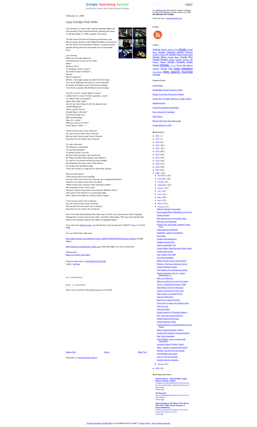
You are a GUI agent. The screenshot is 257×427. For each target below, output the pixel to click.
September (162, 185)
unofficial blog (161, 10)
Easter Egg (173, 50)
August (161, 188)
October (161, 182)
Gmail (182, 49)
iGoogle (156, 74)
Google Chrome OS (161, 55)
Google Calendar (167, 52)
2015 (157, 145)
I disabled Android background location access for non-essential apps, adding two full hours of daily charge (172, 385)
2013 (157, 151)
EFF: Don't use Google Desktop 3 (170, 316)
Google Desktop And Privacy (168, 319)
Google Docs (175, 54)
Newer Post (71, 352)
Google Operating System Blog (100, 423)
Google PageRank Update (167, 267)
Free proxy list (162, 306)
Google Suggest (176, 60)
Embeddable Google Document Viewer (167, 90)
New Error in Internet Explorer (168, 300)
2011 (157, 158)
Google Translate (177, 62)
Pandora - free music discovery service (172, 264)
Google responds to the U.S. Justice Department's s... (171, 274)
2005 (157, 368)
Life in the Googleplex (165, 258)
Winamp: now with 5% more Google (170, 351)
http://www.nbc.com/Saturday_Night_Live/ (83, 247)
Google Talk (188, 60)
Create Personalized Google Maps (166, 108)
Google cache (86, 225)
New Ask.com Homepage (166, 222)
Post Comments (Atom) (87, 358)
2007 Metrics (158, 117)
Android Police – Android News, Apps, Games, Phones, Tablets (171, 380)
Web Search (172, 71)
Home (106, 352)
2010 (157, 161)
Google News (174, 57)
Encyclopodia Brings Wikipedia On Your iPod (174, 212)
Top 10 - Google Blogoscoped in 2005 (171, 285)
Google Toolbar (160, 62)
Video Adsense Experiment (167, 230)
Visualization (158, 72)
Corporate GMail (163, 309)
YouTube (76, 264)
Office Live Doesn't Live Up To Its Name (172, 281)
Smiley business (163, 215)
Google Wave (158, 86)
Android (157, 49)
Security (157, 69)
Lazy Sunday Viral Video (166, 255)
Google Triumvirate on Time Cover (170, 291)
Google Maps (160, 57)
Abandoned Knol (159, 103)
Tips (171, 68)
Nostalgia (173, 65)
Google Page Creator (165, 252)
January (161, 364)
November (162, 179)
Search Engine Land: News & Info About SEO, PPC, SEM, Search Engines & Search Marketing (172, 405)
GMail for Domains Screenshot (169, 209)
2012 (157, 155)
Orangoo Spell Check (165, 297)
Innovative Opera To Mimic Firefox (170, 344)
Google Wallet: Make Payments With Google (174, 248)
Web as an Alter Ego (165, 278)
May (159, 197)
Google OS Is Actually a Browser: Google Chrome (172, 99)
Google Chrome (185, 52)
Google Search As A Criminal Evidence (172, 312)
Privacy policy (145, 423)
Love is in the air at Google (167, 357)
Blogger (164, 50)
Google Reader (161, 60)
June (160, 194)
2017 (157, 139)
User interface (183, 68)
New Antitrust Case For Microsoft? (170, 288)
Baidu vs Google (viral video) (78, 255)
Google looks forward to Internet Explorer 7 (173, 333)
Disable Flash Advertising (167, 239)
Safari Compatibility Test (166, 245)
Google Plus (186, 57)
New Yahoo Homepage (165, 336)
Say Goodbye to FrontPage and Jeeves (172, 270)
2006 (157, 173)
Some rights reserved (161, 423)
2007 (157, 170)
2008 (157, 167)
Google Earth (187, 55)
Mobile (165, 65)
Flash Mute (161, 236)
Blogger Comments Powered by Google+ (168, 94)
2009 (157, 164)
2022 (157, 136)
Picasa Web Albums (184, 65)
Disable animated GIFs (166, 242)
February (161, 207)
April (160, 200)
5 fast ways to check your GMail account (173, 303)
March (160, 204)
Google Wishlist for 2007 (162, 125)
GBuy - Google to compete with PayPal (172, 348)
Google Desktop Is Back (166, 322)
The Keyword (160, 393)
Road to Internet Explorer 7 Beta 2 (170, 330)
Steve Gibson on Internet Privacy (170, 294)
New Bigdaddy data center (167, 354)
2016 (157, 142)
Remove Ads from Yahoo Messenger (167, 121)
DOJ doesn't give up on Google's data (171, 219)
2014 (157, 148)
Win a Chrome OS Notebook (164, 112)
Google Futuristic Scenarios (167, 360)
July (159, 191)
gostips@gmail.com (174, 18)
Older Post (142, 352)
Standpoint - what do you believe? (170, 233)
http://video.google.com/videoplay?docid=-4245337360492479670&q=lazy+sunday (101, 239)
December (162, 176)
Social (164, 68)
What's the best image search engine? (171, 261)
